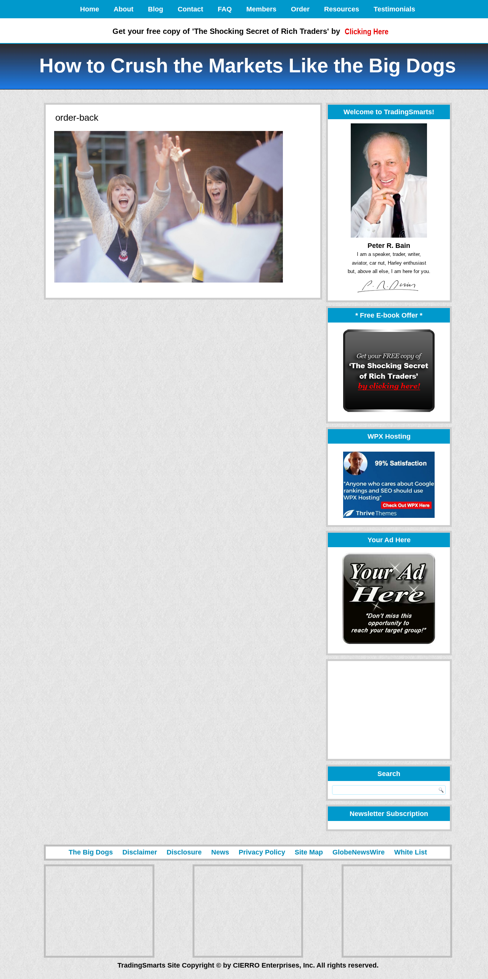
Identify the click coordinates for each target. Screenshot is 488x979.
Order (300, 9)
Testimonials (394, 9)
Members (261, 9)
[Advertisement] (385, 710)
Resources (341, 9)
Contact (190, 9)
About (123, 9)
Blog (155, 9)
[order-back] (168, 283)
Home (89, 9)
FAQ (225, 9)
